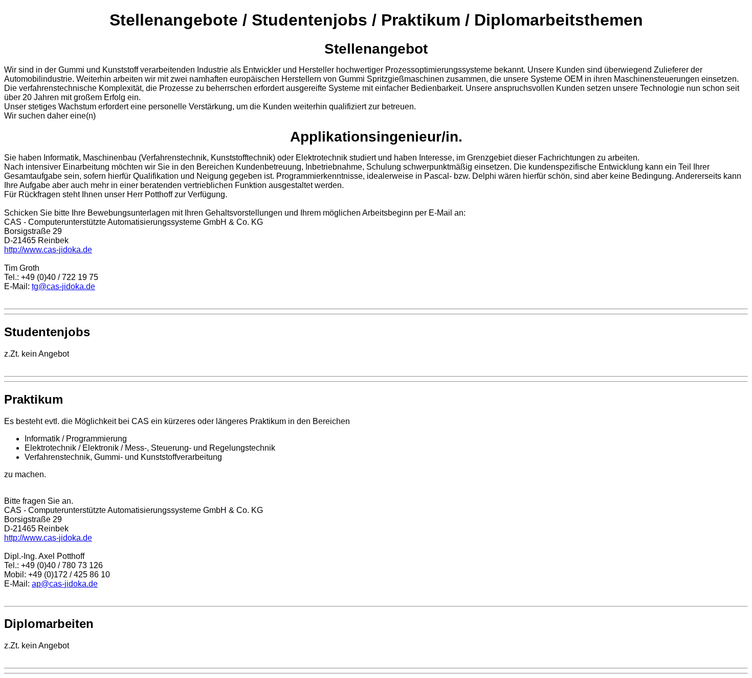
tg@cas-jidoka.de (63, 286)
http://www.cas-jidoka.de (48, 249)
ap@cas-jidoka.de (65, 583)
